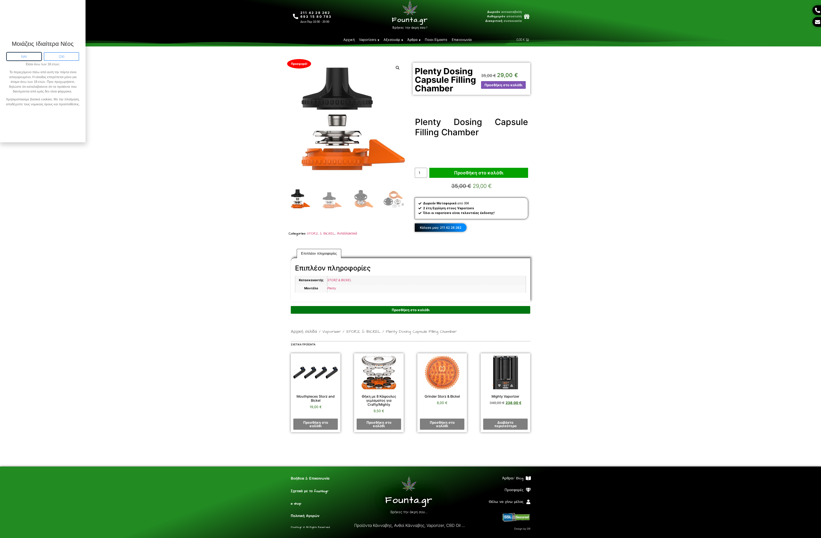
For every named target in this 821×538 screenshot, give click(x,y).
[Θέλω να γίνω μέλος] (528, 502)
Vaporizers (367, 39)
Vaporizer (331, 331)
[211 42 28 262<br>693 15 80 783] (295, 16)
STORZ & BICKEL (321, 233)
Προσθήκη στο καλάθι (503, 85)
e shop (296, 503)
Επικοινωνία (462, 39)
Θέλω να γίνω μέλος (506, 501)
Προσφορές (514, 490)
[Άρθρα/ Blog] (528, 478)
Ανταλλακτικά (347, 233)
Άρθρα (412, 39)
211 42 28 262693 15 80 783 (316, 15)
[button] (398, 68)
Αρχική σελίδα (304, 331)
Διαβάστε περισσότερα (505, 424)
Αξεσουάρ (392, 39)
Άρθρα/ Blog (512, 478)
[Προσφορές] (528, 490)
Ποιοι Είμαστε (436, 39)
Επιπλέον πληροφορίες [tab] (319, 253)
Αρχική (349, 39)
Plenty (331, 288)
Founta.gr (410, 20)
